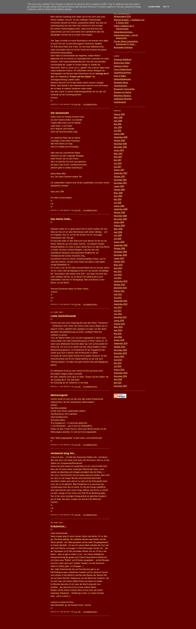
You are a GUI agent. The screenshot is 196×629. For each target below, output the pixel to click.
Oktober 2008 (119, 212)
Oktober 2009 (119, 248)
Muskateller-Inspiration (123, 47)
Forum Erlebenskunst (123, 69)
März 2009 (118, 229)
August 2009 (119, 242)
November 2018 (120, 350)
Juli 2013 (117, 311)
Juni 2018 (118, 337)
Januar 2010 (119, 258)
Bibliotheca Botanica (122, 96)
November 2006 (120, 144)
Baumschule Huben (122, 63)
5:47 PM (77, 445)
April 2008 (118, 196)
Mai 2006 (117, 124)
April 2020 (118, 379)
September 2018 (120, 343)
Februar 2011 (119, 291)
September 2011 (120, 301)
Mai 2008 (117, 199)
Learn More (154, 7)
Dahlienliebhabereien (122, 79)
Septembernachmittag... (124, 32)
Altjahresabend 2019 (122, 16)
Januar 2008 (119, 186)
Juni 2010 (118, 275)
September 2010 (120, 281)
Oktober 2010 (119, 284)
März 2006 (118, 117)
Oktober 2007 (119, 176)
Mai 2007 (117, 160)
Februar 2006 (119, 114)
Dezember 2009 (120, 255)
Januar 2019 (119, 356)
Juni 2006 (118, 127)
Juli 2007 (117, 167)
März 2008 (118, 193)
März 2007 (118, 154)
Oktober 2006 (119, 140)
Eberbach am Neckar (122, 92)
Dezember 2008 (120, 219)
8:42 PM (77, 210)
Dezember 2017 (120, 317)
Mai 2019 (117, 363)
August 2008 (119, 206)
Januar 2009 (119, 222)
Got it (166, 7)
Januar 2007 (119, 150)
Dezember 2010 (120, 288)
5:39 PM (77, 515)
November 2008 (120, 216)
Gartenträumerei (120, 86)
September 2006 (120, 137)
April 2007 (118, 157)
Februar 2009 (119, 225)
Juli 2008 (117, 203)
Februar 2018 (119, 324)
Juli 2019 (117, 366)
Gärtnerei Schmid (121, 66)
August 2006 (119, 134)
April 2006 (118, 121)
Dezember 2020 (120, 386)
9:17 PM (77, 612)
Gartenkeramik (120, 102)
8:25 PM (77, 304)
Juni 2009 (118, 235)
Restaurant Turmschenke (124, 89)
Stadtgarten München (123, 99)
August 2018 (119, 340)
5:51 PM (77, 386)
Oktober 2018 (119, 347)
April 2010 (118, 268)
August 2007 (119, 170)
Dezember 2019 (120, 376)
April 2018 (118, 330)
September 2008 (120, 209)
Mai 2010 (117, 271)
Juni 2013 (118, 307)
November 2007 (120, 180)
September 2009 (120, 245)
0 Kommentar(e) (90, 104)
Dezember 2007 (120, 183)
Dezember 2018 (120, 353)
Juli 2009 (117, 239)
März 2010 (118, 265)
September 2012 (120, 304)
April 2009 (118, 232)
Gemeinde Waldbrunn (123, 59)
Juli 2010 (117, 278)
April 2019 (118, 360)
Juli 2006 (117, 131)
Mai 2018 (117, 334)
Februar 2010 (119, 261)
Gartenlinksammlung (122, 73)
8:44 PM (77, 104)
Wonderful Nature (121, 82)
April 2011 (118, 294)
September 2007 (120, 173)
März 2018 (118, 327)
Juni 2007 (118, 163)
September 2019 (120, 373)
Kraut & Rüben (120, 76)
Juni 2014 (118, 314)
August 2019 (119, 370)
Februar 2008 (119, 190)
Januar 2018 (119, 320)
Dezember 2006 (120, 147)
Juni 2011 (118, 298)
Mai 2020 (117, 383)
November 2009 (120, 252)
